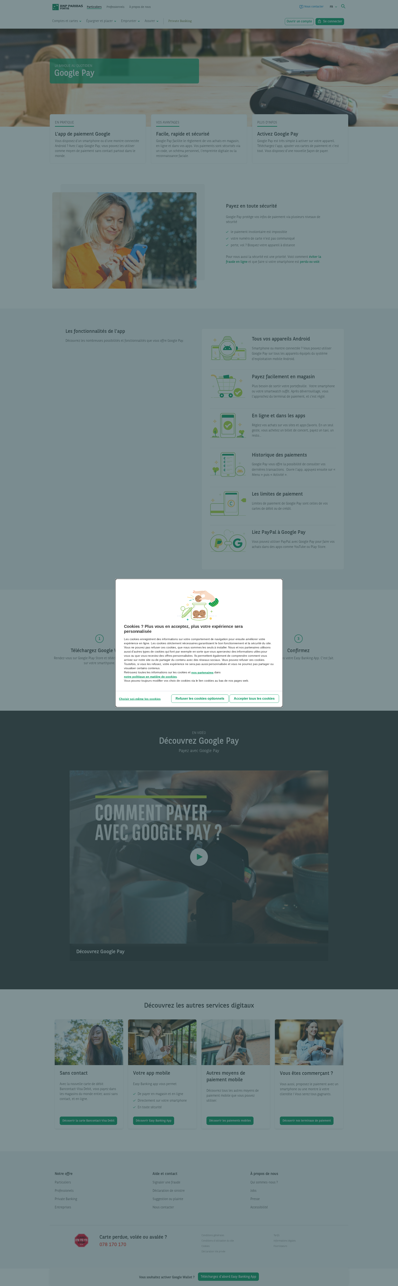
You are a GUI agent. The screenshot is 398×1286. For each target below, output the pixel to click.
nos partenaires (202, 672)
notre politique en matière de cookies (150, 676)
